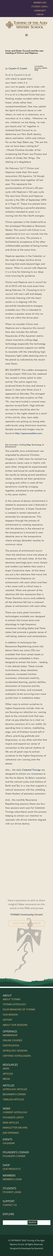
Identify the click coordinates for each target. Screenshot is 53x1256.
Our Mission (10, 1014)
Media (6, 1078)
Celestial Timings (31, 769)
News (6, 1068)
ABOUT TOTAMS (11, 999)
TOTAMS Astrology (14, 1004)
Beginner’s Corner (14, 1094)
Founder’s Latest (13, 1117)
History (7, 1019)
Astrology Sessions (15, 1050)
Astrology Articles (15, 1089)
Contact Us (10, 1205)
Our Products (12, 1169)
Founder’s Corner (14, 1156)
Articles (8, 1073)
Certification (11, 1045)
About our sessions (15, 1024)
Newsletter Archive (15, 1127)
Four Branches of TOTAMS (19, 1009)
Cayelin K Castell (18, 68)
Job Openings (11, 1132)
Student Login (12, 1192)
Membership (10, 1035)
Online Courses (12, 1040)
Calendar (9, 1143)
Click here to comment (27, 923)
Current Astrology (15, 1112)
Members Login (12, 1179)
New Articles (11, 1122)
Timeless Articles (13, 1099)
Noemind (38, 1248)
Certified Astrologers (17, 1055)
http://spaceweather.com (28, 433)
